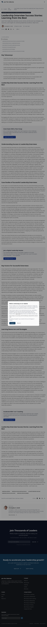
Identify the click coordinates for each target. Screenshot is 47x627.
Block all (19, 323)
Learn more (18, 313)
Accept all (12, 323)
